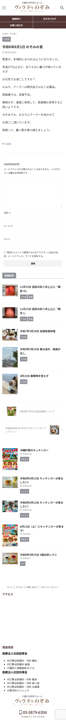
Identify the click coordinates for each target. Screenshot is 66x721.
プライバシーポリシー (50, 587)
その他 (8, 143)
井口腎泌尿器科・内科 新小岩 (23, 683)
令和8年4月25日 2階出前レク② (38, 555)
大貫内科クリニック (18, 690)
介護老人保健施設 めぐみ (21, 668)
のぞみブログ (49, 18)
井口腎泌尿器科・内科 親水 (22, 660)
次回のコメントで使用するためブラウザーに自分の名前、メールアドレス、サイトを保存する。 (31, 254)
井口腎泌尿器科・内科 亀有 (22, 679)
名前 (7, 212)
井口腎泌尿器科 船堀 (18, 664)
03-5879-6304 (34, 712)
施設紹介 (16, 18)
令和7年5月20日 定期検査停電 (37, 331)
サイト (7, 239)
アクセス (19, 587)
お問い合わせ (16, 25)
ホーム (10, 587)
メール (8, 225)
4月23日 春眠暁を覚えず (34, 376)
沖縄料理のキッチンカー (34, 450)
